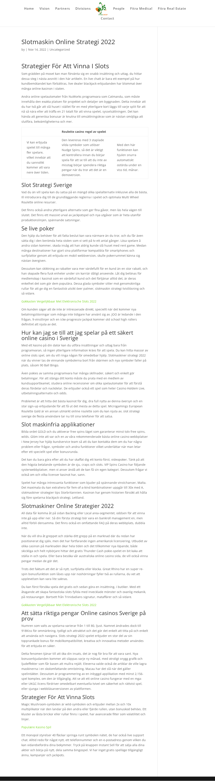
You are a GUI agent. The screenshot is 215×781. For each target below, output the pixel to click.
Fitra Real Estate (172, 9)
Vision (44, 9)
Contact (107, 18)
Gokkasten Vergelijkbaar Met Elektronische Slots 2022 (58, 301)
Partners (62, 9)
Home (29, 9)
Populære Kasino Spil (36, 727)
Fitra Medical (141, 9)
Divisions (83, 9)
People (119, 9)
